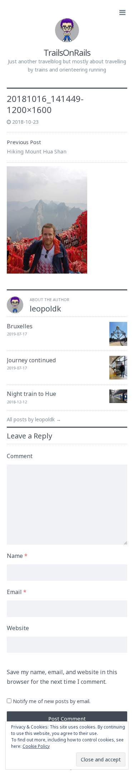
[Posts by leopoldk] (15, 311)
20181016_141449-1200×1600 (45, 104)
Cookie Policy (36, 746)
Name (17, 556)
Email (16, 592)
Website (18, 628)
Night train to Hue (31, 394)
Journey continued (31, 360)
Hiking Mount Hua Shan (36, 151)
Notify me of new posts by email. (51, 701)
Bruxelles (20, 326)
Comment (20, 456)
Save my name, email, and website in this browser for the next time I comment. (62, 677)
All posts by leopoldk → (34, 419)
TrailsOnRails (67, 52)
